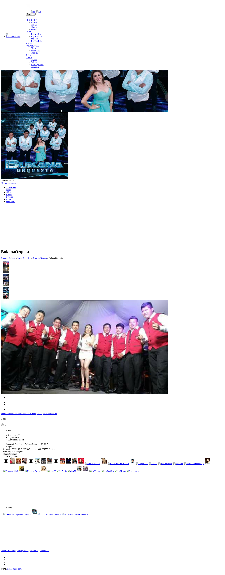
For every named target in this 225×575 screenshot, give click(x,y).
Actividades (11, 187)
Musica (34, 27)
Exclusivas (35, 50)
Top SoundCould (38, 36)
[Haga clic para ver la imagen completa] (84, 111)
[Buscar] (27, 11)
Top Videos (35, 39)
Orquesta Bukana (8, 258)
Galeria (34, 62)
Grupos (34, 60)
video (8, 192)
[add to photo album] (3, 244)
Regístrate (31, 14)
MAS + (29, 57)
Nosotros (34, 550)
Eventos (29, 43)
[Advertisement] (112, 223)
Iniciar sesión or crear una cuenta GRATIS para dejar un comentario (29, 413)
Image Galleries (23, 258)
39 (14, 435)
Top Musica (36, 34)
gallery (9, 194)
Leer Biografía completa (13, 451)
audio (8, 190)
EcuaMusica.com (14, 569)
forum (8, 199)
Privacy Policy (23, 550)
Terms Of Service (8, 550)
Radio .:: (29, 55)
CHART (29, 32)
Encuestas (35, 67)
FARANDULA (32, 46)
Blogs (33, 48)
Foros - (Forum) (37, 64)
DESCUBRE (31, 20)
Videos (34, 29)
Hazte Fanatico (10, 454)
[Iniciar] (27, 18)
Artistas (34, 22)
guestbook (10, 201)
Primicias (34, 53)
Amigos (34, 25)
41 (16, 440)
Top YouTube (36, 41)
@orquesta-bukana (9, 183)
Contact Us (44, 550)
